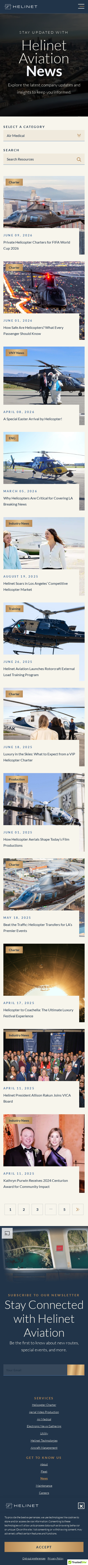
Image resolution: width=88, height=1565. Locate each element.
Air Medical (44, 1419)
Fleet (44, 1471)
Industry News (19, 523)
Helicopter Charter (44, 1405)
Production (17, 779)
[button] (81, 1505)
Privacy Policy (55, 1558)
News (44, 1478)
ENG (12, 438)
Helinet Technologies (44, 1440)
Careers (44, 1493)
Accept (44, 1547)
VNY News (16, 353)
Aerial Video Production (44, 1412)
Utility (44, 1433)
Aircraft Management (44, 1447)
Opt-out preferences (33, 1558)
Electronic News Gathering (44, 1426)
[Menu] (81, 6)
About (44, 1464)
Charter (14, 182)
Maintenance (44, 1485)
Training (14, 609)
